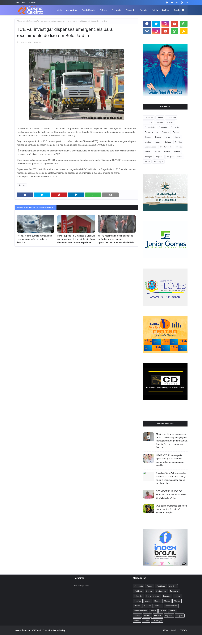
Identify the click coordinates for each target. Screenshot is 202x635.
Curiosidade (150, 127)
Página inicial (22, 21)
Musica (177, 137)
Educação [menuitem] (130, 10)
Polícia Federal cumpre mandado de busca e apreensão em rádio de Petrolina (34, 239)
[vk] (147, 31)
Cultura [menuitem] (103, 10)
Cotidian (148, 122)
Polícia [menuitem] (154, 10)
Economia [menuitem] (116, 10)
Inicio (16, 2)
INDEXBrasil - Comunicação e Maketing (48, 630)
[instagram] (186, 2)
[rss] (184, 31)
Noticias (32, 21)
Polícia (179, 147)
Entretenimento (151, 132)
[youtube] (174, 24)
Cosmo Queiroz (25, 42)
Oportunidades (166, 147)
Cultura (170, 122)
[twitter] (172, 2)
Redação (148, 156)
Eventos (148, 137)
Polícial (157, 151)
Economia (163, 127)
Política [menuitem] (165, 10)
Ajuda (24, 2)
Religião (170, 156)
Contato (32, 2)
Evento (175, 132)
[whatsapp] (176, 2)
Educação (175, 127)
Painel (174, 630)
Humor (168, 137)
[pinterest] (182, 2)
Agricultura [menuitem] (71, 10)
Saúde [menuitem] (177, 10)
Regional (159, 156)
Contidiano (171, 117)
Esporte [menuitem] (143, 10)
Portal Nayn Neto (81, 585)
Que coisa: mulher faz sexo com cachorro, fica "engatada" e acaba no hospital (172, 509)
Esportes (165, 132)
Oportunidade (150, 147)
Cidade (160, 117)
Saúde (147, 161)
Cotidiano (159, 122)
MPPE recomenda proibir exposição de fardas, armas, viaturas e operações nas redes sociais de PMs (116, 239)
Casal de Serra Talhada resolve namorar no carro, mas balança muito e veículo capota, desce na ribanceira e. (171, 478)
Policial (148, 151)
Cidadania (149, 117)
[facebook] (167, 2)
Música (148, 142)
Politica (167, 151)
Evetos (158, 137)
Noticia (157, 142)
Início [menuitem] (59, 10)
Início (165, 630)
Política (177, 151)
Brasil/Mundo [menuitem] (88, 10)
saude (179, 156)
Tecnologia (158, 161)
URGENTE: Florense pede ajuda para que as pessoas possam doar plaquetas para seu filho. (170, 460)
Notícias (178, 142)
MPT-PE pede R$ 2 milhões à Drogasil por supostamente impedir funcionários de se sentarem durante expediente (76, 239)
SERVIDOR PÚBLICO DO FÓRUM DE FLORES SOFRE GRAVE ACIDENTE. (171, 494)
